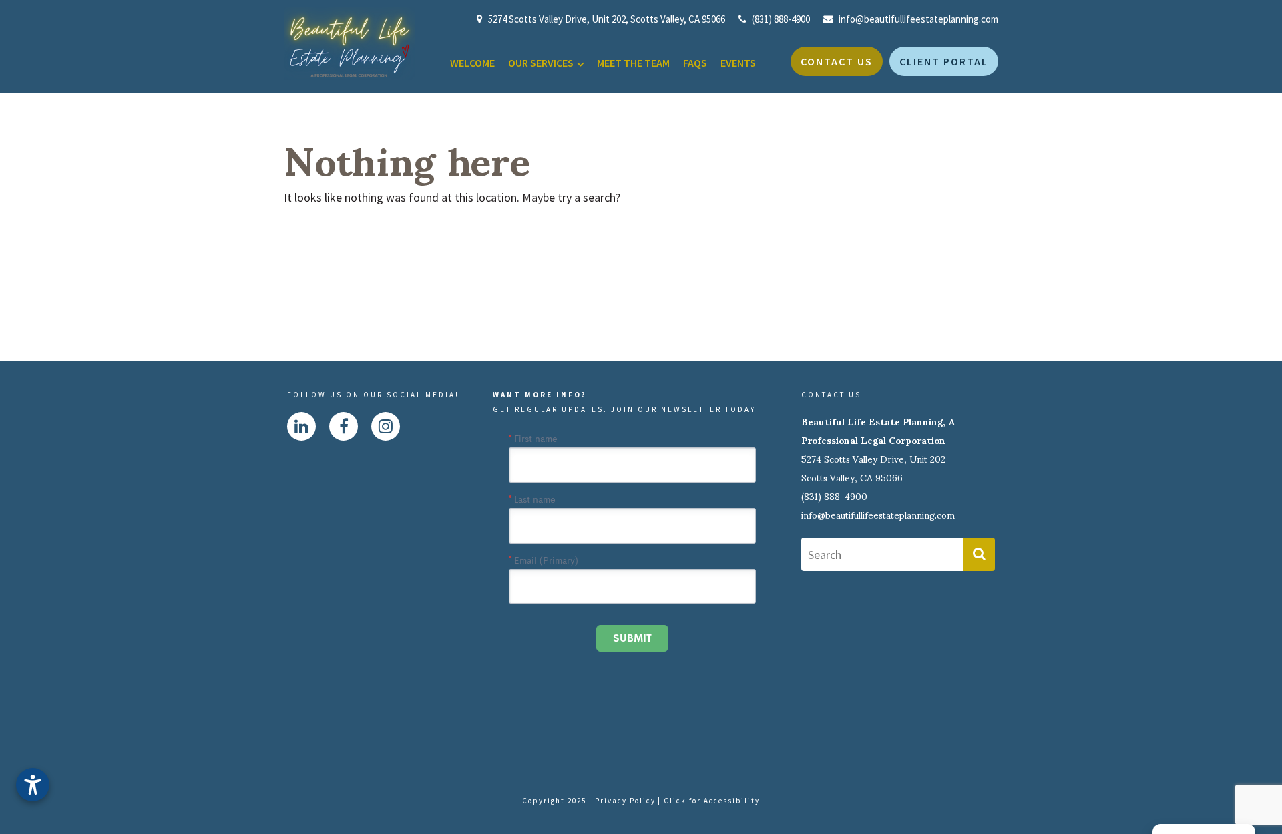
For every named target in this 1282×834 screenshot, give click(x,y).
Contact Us (837, 61)
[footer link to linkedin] (301, 426)
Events (738, 62)
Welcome (472, 62)
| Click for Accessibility (709, 800)
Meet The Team (633, 62)
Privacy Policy (625, 800)
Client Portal (943, 61)
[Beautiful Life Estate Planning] (349, 42)
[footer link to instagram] (386, 426)
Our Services (541, 62)
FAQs (695, 62)
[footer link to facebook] (344, 426)
